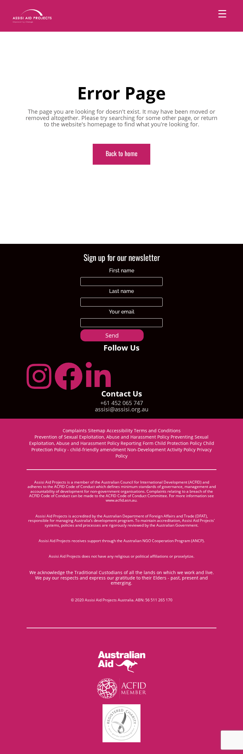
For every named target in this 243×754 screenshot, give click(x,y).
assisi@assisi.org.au (121, 409)
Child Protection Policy (178, 443)
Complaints (75, 431)
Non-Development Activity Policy (161, 450)
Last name (121, 291)
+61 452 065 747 (121, 403)
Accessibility (120, 431)
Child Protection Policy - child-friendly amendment (122, 446)
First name (121, 271)
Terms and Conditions (157, 431)
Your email (121, 312)
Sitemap (97, 431)
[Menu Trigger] (222, 13)
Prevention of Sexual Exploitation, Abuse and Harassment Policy (101, 437)
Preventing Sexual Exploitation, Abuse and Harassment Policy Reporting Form (119, 440)
